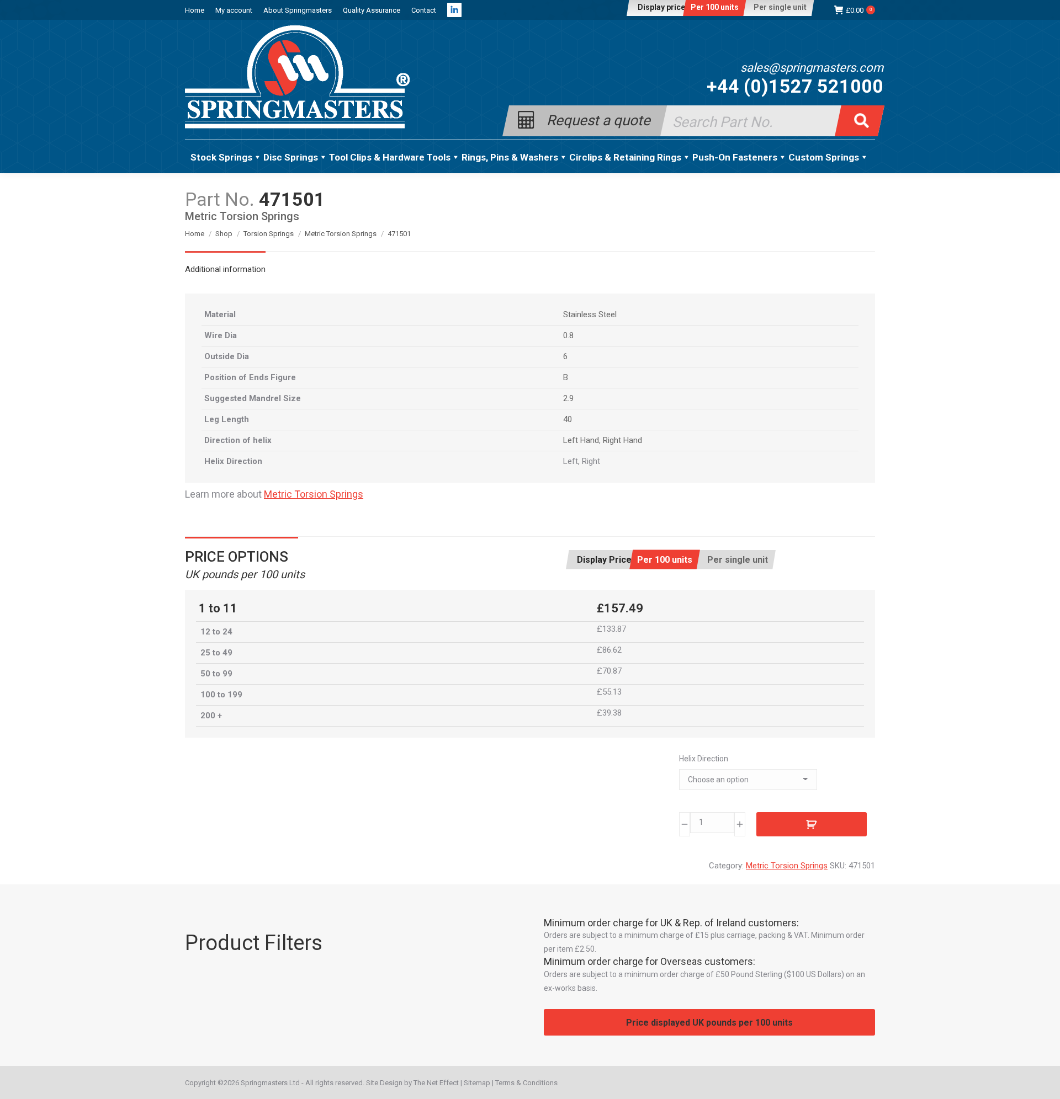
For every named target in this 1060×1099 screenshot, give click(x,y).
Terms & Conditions (526, 1083)
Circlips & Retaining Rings (625, 157)
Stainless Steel (590, 314)
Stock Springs (221, 157)
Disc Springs (290, 157)
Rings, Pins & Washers (510, 157)
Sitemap (477, 1083)
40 (567, 419)
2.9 (568, 398)
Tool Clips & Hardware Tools (390, 157)
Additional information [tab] (225, 269)
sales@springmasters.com (811, 67)
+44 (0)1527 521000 (795, 86)
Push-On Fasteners (734, 157)
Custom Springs (823, 157)
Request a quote (598, 119)
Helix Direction (703, 758)
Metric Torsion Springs (313, 494)
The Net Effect (436, 1083)
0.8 (568, 335)
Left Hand (581, 440)
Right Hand (622, 440)
